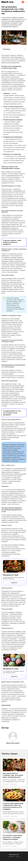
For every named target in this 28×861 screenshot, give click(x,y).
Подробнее (14, 582)
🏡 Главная (11, 856)
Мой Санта (12, 854)
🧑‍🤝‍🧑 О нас (18, 856)
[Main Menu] (26, 2)
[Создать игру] (23, 2)
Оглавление (6, 49)
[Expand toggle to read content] (24, 240)
